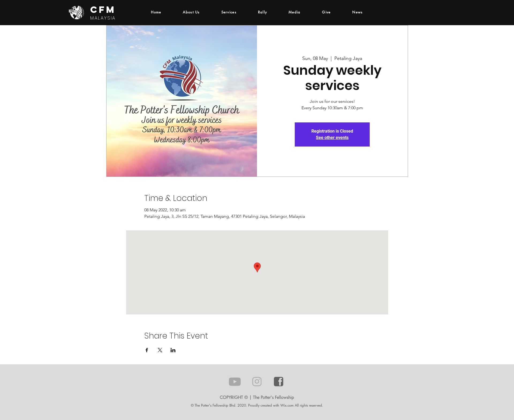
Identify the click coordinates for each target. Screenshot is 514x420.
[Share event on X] (159, 350)
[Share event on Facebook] (146, 350)
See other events (332, 137)
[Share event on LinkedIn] (173, 350)
